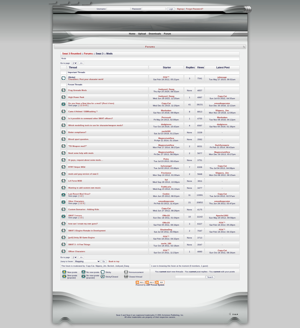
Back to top (114, 261)
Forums (88, 53)
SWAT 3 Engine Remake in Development (87, 231)
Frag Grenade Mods (77, 90)
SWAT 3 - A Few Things (79, 245)
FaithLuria (166, 187)
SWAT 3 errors (75, 216)
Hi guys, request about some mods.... (85, 160)
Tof (166, 180)
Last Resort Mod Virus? (79, 194)
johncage (222, 77)
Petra (166, 159)
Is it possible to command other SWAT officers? (90, 118)
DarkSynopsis (222, 145)
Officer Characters (76, 251)
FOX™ (166, 77)
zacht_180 (166, 243)
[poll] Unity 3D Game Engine (81, 238)
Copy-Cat (222, 96)
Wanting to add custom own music (84, 188)
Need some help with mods (80, 153)
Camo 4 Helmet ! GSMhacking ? (83, 112)
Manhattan (166, 110)
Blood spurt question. (78, 139)
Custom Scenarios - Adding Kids (83, 209)
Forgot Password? (194, 9)
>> (81, 63)
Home (132, 33)
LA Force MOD (75, 181)
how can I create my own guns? (83, 224)
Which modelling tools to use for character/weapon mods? (95, 125)
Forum (167, 33)
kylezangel (166, 166)
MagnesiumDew (166, 138)
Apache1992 (222, 215)
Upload (142, 33)
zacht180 (166, 131)
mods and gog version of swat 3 (83, 174)
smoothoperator (222, 103)
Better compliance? (77, 132)
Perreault (166, 117)
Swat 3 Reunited (71, 53)
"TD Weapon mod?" (77, 146)
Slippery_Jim (222, 110)
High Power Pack (76, 97)
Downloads (155, 33)
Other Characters (76, 201)
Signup (180, 9)
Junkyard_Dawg (166, 89)
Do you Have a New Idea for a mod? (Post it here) (91, 103)
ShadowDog (166, 229)
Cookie (166, 194)
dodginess (166, 124)
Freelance (166, 173)
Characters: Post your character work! (85, 79)
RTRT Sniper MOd (76, 167)
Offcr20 (166, 215)
